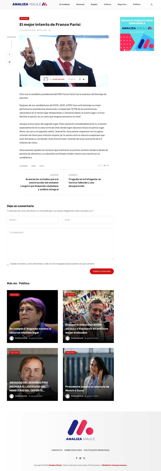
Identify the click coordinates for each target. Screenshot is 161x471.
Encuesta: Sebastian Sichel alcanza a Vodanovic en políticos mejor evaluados (86, 328)
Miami (33, 166)
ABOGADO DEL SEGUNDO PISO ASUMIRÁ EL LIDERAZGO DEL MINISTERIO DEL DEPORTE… (28, 386)
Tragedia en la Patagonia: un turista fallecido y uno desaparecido (85, 182)
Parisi (42, 166)
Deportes (122, 4)
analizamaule (58, 79)
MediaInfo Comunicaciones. (114, 465)
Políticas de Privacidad (96, 450)
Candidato (23, 166)
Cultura (107, 4)
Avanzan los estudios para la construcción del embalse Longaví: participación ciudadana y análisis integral (39, 184)
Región (94, 4)
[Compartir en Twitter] (9, 62)
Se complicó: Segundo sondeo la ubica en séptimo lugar (30, 330)
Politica (136, 4)
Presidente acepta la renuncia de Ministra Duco (87, 388)
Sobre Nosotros (73, 450)
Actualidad (64, 4)
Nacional (80, 4)
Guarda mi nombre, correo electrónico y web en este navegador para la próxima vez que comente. (52, 264)
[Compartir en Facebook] (9, 54)
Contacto (57, 450)
